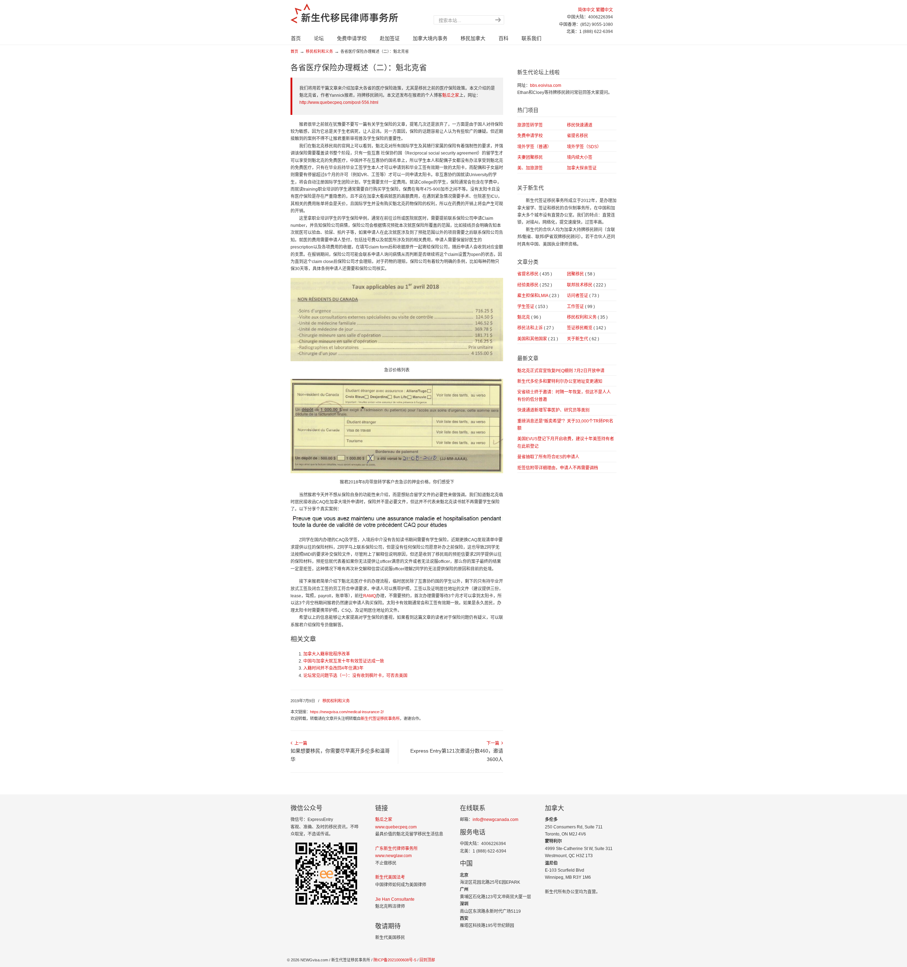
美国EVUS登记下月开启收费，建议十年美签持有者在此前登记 (565, 442)
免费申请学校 (530, 135)
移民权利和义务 (319, 51)
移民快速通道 (579, 125)
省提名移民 (577, 135)
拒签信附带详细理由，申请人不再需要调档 (557, 467)
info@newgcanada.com (495, 819)
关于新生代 (583, 338)
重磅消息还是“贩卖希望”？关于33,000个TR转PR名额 (565, 425)
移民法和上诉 (535, 327)
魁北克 (529, 317)
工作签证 (581, 306)
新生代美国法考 (390, 877)
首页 (294, 51)
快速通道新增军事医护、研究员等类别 (553, 410)
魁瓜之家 (450, 95)
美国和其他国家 (537, 338)
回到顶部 (427, 960)
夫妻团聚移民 (530, 157)
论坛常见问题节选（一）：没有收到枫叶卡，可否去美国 (355, 675)
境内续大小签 (579, 157)
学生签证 (532, 306)
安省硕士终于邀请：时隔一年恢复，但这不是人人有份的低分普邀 (564, 396)
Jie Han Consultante (395, 899)
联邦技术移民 (586, 285)
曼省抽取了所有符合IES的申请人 (548, 456)
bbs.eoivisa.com (545, 85)
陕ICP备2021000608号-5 (394, 960)
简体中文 (586, 9)
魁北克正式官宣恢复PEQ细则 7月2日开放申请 (560, 370)
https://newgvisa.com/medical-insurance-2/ (347, 712)
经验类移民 (534, 285)
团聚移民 (581, 274)
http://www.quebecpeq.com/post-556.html (338, 102)
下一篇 (493, 743)
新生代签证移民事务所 (380, 718)
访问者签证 (583, 295)
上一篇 (299, 743)
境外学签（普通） (534, 146)
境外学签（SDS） (584, 146)
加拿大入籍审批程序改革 (326, 654)
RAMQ (369, 595)
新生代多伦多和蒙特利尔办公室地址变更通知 (559, 381)
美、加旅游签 (530, 168)
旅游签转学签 (530, 125)
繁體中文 (604, 9)
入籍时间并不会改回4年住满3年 (333, 668)
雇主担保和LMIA (538, 295)
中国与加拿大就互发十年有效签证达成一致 (343, 661)
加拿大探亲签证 (582, 168)
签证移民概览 (586, 327)
